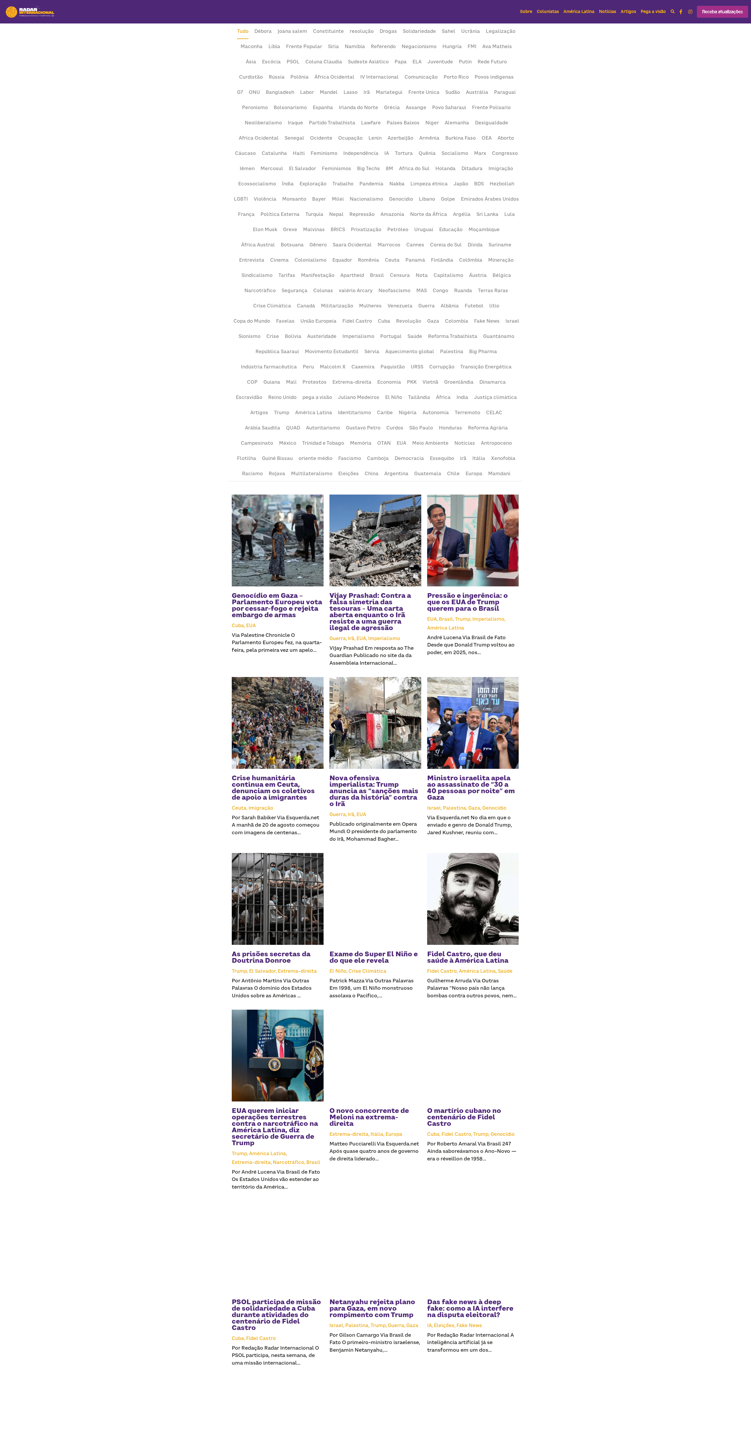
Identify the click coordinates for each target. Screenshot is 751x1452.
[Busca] (673, 12)
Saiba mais (35, 1419)
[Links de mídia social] (680, 11)
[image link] (30, 11)
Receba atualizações (722, 11)
